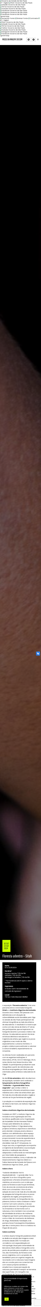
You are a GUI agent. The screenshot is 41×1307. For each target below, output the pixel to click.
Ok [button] (6, 1299)
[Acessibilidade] (33, 40)
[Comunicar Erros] (39, 18)
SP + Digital (4, 3)
